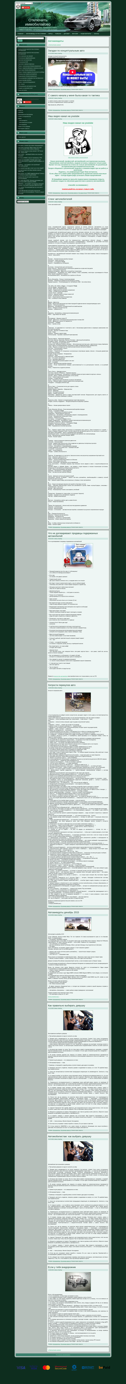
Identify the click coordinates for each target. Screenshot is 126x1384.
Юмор (20, 118)
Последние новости (23, 128)
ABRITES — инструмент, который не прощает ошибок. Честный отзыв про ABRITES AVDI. (31, 184)
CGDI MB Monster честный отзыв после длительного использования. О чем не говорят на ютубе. (31, 192)
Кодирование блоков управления (27, 76)
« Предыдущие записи (54, 45)
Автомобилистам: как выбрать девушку (69, 1136)
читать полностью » (53, 996)
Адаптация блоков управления (26, 70)
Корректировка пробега (24, 80)
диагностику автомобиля (61, 676)
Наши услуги (64, 193)
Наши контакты (22, 90)
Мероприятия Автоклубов (25, 114)
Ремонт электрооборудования (26, 82)
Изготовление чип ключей (25, 56)
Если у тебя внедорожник (62, 1267)
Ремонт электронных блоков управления (29, 66)
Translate (46, 3)
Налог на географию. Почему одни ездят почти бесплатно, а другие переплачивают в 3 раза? (31, 161)
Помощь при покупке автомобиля (27, 74)
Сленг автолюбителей (60, 199)
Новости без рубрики (24, 126)
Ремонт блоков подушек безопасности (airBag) (31, 72)
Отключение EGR (23, 62)
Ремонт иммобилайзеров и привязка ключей (30, 68)
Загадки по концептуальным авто (66, 50)
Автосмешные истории (25, 122)
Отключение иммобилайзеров (26, 58)
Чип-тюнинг (21, 84)
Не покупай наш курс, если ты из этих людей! (31, 168)
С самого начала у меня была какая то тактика (74, 95)
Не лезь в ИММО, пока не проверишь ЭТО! (30, 158)
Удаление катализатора (25, 60)
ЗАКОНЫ (20, 112)
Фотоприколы (23, 124)
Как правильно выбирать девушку (66, 1005)
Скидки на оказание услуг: (25, 88)
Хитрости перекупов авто (62, 685)
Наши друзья (22, 137)
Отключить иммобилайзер (38, 22)
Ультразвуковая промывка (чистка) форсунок (30, 78)
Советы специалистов (24, 116)
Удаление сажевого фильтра (26, 64)
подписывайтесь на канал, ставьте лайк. (78, 189)
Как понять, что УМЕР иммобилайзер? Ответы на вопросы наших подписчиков (31, 174)
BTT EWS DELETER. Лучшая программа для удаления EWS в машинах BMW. (30, 181)
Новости (20, 110)
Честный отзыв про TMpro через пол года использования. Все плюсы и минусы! (30, 148)
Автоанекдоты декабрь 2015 (63, 912)
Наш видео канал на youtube (63, 116)
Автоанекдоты (23, 120)
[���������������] (63, 1372)
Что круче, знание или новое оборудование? (30, 145)
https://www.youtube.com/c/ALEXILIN (78, 157)
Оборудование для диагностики (27, 86)
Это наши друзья (82, 193)
